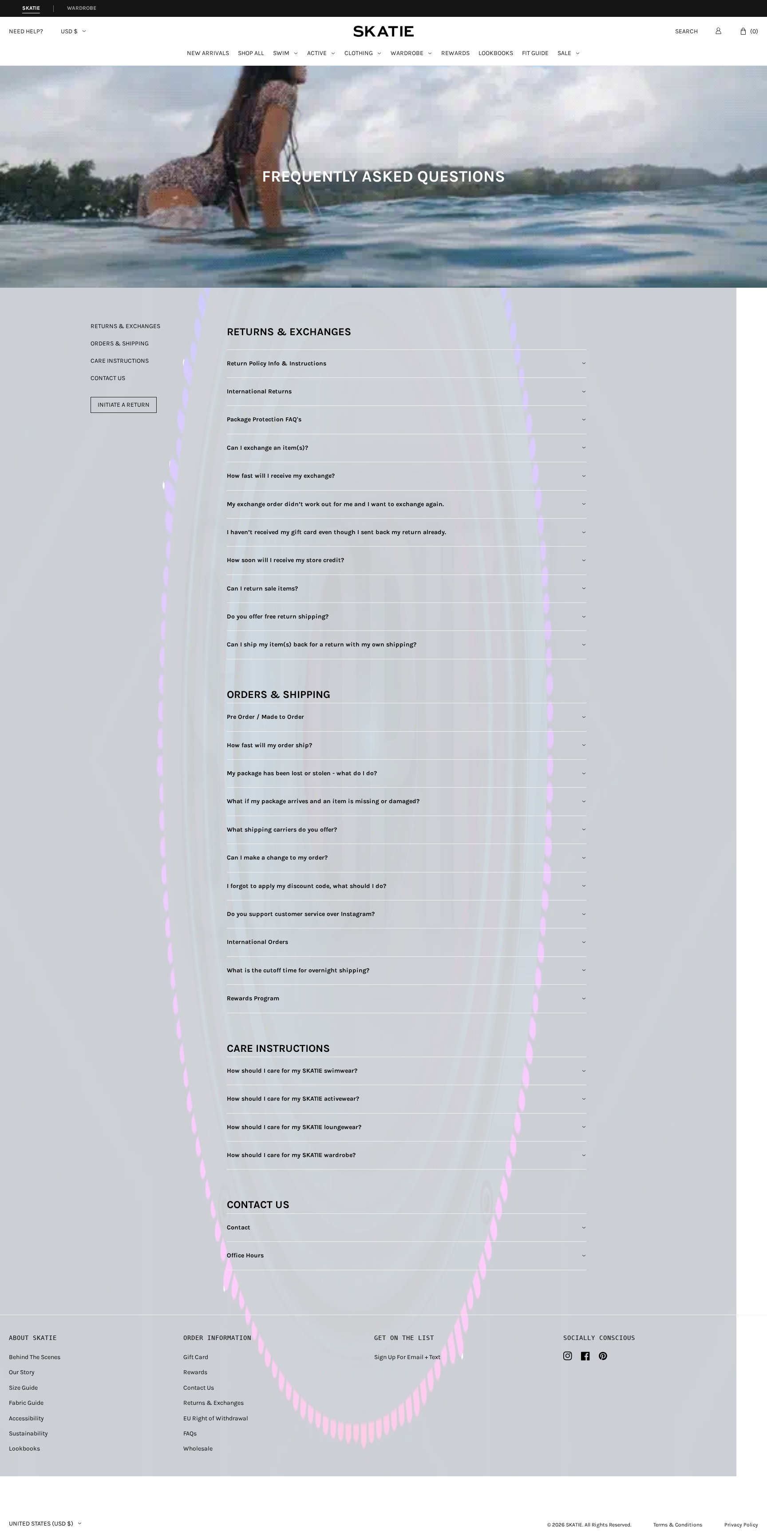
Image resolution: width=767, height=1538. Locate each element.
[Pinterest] (603, 1356)
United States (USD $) (41, 1524)
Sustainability (28, 1433)
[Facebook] (585, 1356)
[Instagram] (567, 1356)
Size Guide (23, 1387)
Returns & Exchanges (125, 326)
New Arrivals (208, 53)
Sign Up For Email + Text (407, 1357)
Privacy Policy (741, 1525)
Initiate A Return (124, 404)
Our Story (22, 1372)
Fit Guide (535, 53)
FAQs (190, 1433)
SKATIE (574, 1525)
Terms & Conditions (677, 1525)
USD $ (69, 31)
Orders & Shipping (120, 344)
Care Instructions (120, 361)
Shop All (251, 53)
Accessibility (26, 1418)
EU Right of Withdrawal (215, 1418)
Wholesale (198, 1448)
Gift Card (195, 1357)
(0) (754, 31)
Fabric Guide (26, 1403)
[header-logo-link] (384, 31)
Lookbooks (495, 53)
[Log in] (718, 30)
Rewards (455, 53)
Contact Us (108, 378)
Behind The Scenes (34, 1357)
